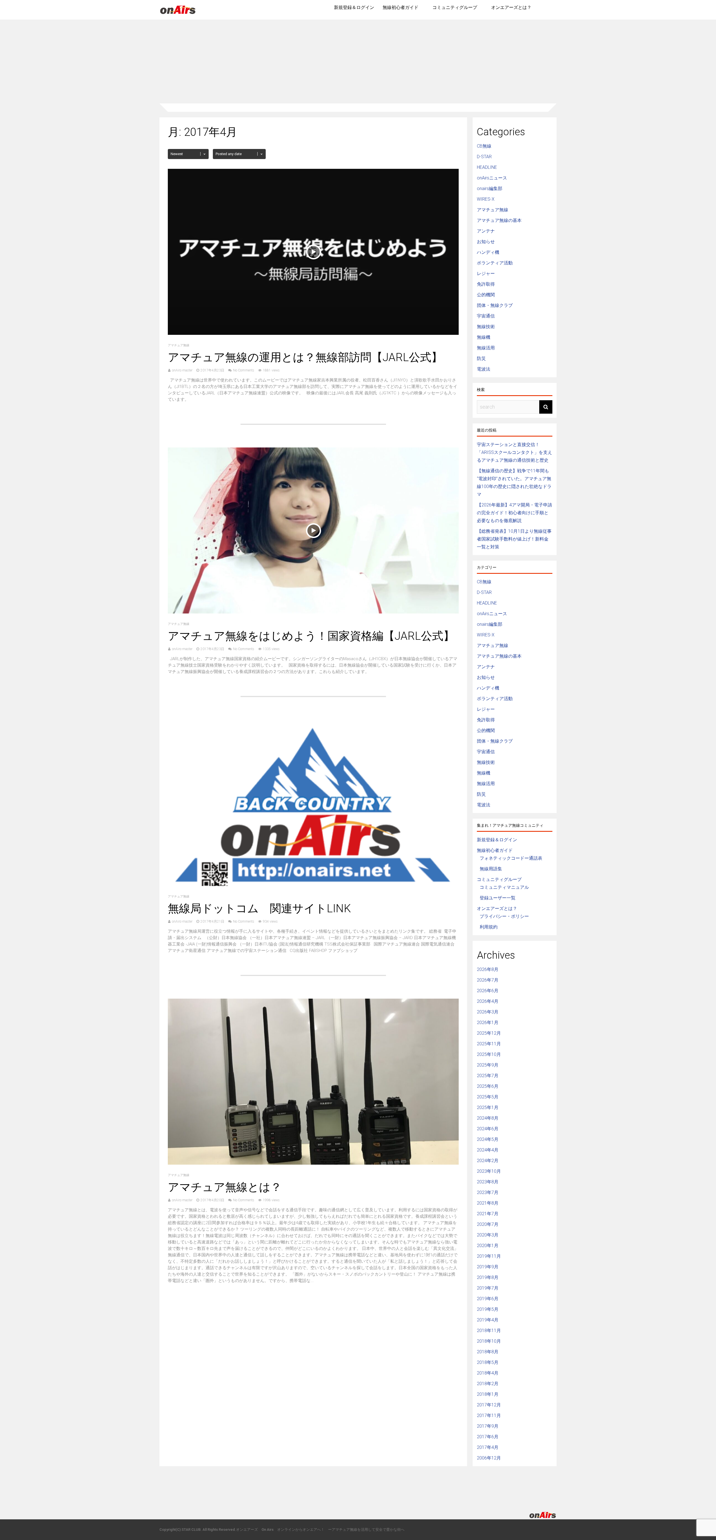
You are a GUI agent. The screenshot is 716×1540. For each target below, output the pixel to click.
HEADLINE (487, 167)
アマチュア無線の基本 (499, 220)
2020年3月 (487, 1235)
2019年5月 (487, 1309)
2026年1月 (487, 1022)
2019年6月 (487, 1298)
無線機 (483, 337)
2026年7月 (487, 980)
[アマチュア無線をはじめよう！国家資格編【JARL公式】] (313, 612)
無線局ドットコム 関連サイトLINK (259, 908)
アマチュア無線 (178, 345)
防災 (481, 358)
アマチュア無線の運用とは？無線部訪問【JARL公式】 (305, 357)
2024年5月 (487, 1139)
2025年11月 (489, 1043)
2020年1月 (487, 1245)
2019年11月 (489, 1256)
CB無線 (484, 146)
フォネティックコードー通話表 (511, 858)
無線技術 (486, 326)
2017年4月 (487, 1447)
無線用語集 (491, 868)
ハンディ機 (488, 252)
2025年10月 (489, 1054)
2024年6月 (487, 1128)
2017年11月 (489, 1415)
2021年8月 (487, 1203)
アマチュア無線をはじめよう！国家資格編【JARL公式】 (311, 636)
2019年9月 (487, 1266)
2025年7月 (487, 1075)
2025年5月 (487, 1097)
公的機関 (486, 294)
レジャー (486, 273)
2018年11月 (489, 1330)
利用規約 (489, 927)
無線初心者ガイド (400, 7)
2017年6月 (487, 1436)
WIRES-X (485, 199)
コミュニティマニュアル (504, 887)
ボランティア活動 (495, 263)
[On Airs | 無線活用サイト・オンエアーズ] (177, 14)
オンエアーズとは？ (511, 7)
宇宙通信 (486, 316)
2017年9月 (487, 1426)
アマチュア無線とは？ (225, 1187)
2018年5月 (487, 1362)
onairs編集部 (489, 188)
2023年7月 (487, 1192)
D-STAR (484, 156)
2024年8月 (487, 1118)
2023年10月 (489, 1171)
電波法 (483, 369)
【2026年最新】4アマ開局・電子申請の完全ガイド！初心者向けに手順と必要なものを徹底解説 (514, 512)
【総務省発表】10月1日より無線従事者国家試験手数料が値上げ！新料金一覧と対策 (514, 539)
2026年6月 (487, 990)
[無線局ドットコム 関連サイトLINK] (313, 884)
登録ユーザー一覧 (497, 898)
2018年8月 (487, 1351)
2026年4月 (487, 1001)
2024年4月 (487, 1150)
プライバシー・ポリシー (504, 916)
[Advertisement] (358, 61)
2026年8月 (487, 969)
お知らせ (486, 241)
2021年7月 (487, 1213)
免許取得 (486, 284)
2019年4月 (487, 1320)
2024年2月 (487, 1160)
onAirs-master (182, 370)
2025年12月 (489, 1033)
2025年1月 (487, 1107)
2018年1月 (487, 1394)
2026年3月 (487, 1012)
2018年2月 (487, 1383)
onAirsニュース (492, 178)
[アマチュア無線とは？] (313, 1163)
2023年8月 (487, 1181)
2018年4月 (487, 1373)
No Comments (243, 370)
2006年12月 (489, 1458)
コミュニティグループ (454, 7)
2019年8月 (487, 1277)
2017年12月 (489, 1405)
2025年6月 (487, 1086)
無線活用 (486, 347)
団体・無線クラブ (495, 305)
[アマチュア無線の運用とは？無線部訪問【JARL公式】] (313, 333)
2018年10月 (489, 1341)
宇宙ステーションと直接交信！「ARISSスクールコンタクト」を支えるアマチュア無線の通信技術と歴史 (514, 452)
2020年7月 (487, 1224)
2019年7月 (487, 1288)
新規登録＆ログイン (354, 7)
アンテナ (486, 231)
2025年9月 (487, 1065)
